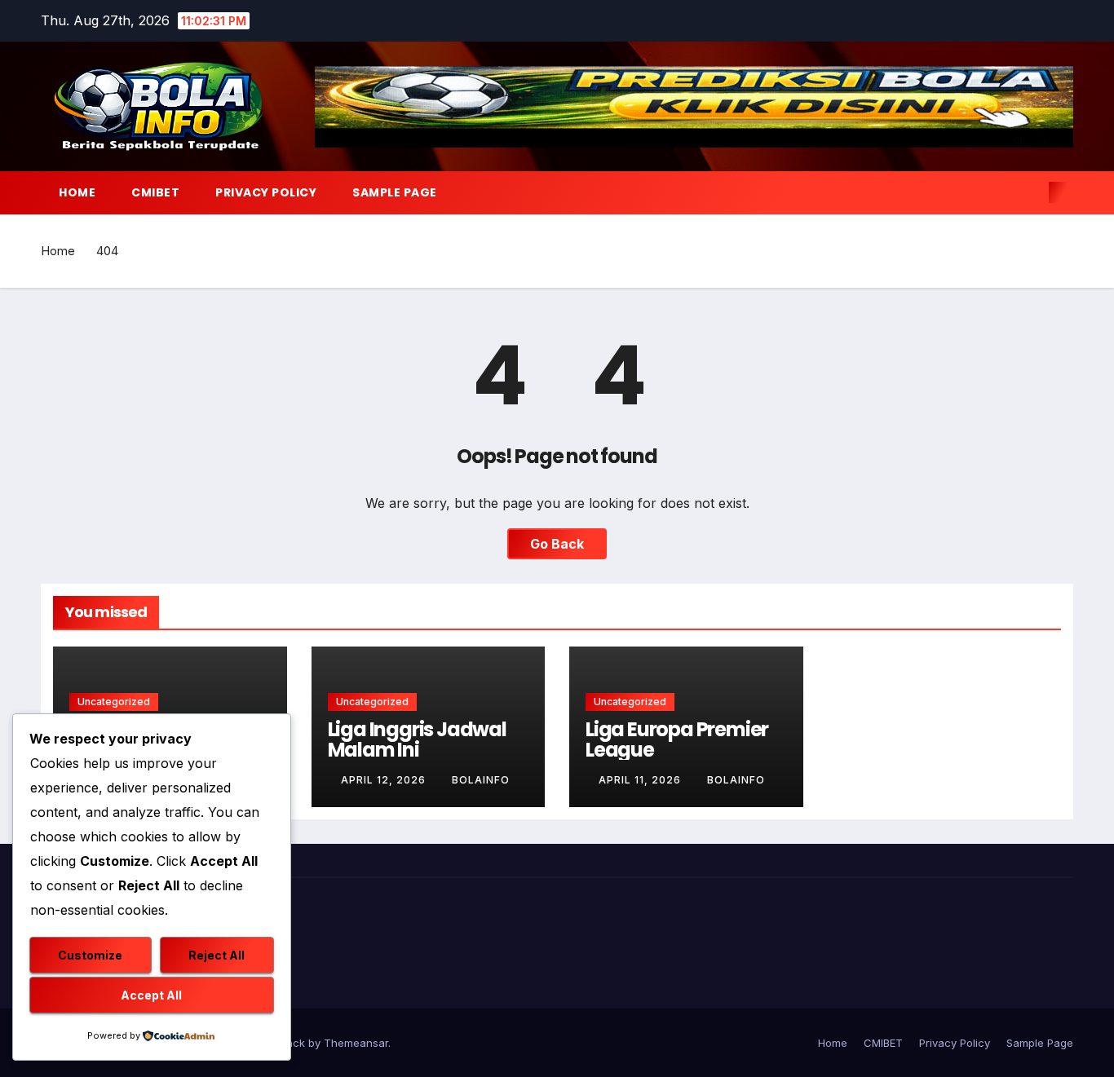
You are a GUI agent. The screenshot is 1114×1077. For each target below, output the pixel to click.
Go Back (557, 544)
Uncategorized (113, 701)
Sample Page (394, 192)
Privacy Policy (265, 192)
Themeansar (356, 1042)
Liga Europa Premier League (677, 739)
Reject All (216, 955)
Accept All (151, 995)
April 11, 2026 (641, 780)
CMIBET (155, 192)
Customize (90, 955)
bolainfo (481, 780)
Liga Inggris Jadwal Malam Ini (417, 739)
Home (77, 192)
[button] (1031, 192)
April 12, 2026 (385, 780)
